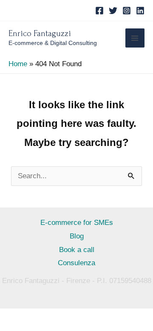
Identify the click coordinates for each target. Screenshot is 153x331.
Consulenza (76, 263)
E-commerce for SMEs (76, 223)
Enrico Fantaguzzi (39, 33)
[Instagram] (126, 10)
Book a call (76, 250)
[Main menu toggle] (135, 38)
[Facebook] (99, 10)
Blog (77, 236)
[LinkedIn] (140, 10)
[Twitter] (113, 10)
